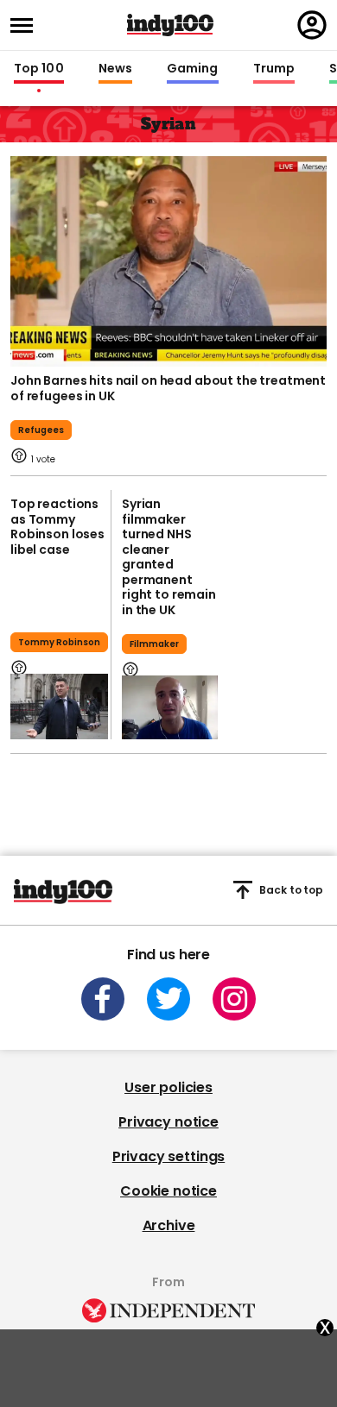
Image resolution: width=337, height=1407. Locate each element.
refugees (41, 430)
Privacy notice (168, 1122)
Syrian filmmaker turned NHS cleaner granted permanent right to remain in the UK (169, 557)
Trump (274, 69)
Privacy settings (168, 1156)
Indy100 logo (170, 25)
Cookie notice (168, 1191)
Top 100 (39, 69)
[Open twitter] (168, 999)
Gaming (193, 69)
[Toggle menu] (27, 25)
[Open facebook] (102, 999)
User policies (168, 1087)
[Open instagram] (234, 999)
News (115, 69)
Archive (169, 1225)
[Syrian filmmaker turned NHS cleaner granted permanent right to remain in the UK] (170, 707)
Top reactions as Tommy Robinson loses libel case (57, 526)
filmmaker (154, 644)
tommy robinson (59, 642)
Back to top (291, 890)
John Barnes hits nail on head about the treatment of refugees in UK (168, 388)
